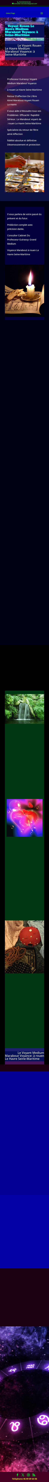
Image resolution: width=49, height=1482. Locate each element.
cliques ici (24, 1254)
